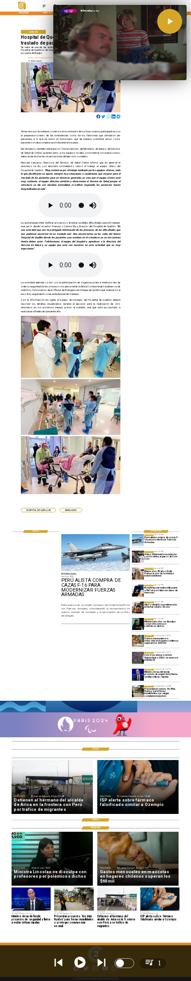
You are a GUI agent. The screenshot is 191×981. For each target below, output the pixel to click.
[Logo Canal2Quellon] (22, 9)
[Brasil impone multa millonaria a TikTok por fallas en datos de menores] (138, 591)
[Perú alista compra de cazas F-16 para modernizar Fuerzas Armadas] (138, 540)
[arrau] (138, 675)
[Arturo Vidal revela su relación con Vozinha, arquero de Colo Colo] (138, 557)
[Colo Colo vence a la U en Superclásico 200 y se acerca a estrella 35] (138, 658)
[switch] (124, 963)
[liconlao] (138, 624)
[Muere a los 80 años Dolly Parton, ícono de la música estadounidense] (138, 574)
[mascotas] (138, 641)
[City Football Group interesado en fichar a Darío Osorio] (138, 607)
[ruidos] (138, 692)
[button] (38, 510)
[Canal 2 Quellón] (44, 7)
